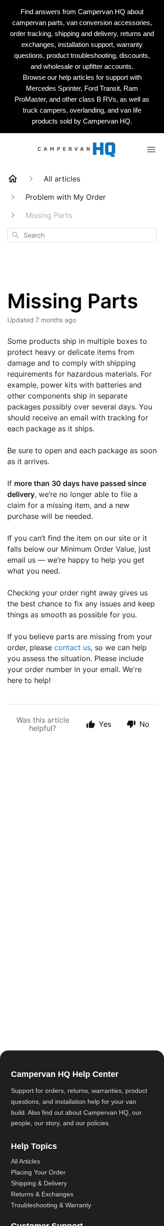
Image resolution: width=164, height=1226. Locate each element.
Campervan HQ (105, 1112)
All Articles (25, 1161)
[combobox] (82, 235)
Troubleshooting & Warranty (51, 1205)
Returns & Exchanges (42, 1194)
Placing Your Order (38, 1172)
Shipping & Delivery (39, 1183)
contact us (72, 647)
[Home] (12, 178)
